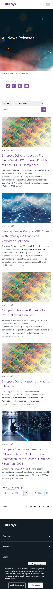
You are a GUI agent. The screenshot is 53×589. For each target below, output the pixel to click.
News (8, 81)
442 (20, 493)
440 (11, 493)
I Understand (35, 585)
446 (39, 493)
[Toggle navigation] (48, 4)
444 (30, 493)
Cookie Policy (10, 578)
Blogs (13, 81)
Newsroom (25, 73)
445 (34, 493)
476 (46, 493)
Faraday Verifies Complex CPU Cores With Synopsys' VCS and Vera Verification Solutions (25, 236)
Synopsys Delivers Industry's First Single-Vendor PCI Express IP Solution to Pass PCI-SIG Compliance (26, 160)
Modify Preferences (17, 585)
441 (16, 493)
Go (43, 109)
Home (4, 73)
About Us (14, 73)
